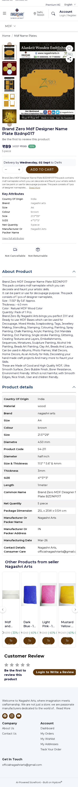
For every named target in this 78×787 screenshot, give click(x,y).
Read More (63, 708)
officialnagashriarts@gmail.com (22, 764)
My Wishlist (47, 739)
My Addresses (49, 744)
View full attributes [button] (13, 238)
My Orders (47, 733)
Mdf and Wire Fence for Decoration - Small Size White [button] (11, 624)
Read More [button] (34, 187)
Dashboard (47, 728)
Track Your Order (50, 749)
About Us (8, 728)
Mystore (57, 782)
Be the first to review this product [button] (26, 139)
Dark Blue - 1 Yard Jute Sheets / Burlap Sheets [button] (29, 624)
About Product (17, 271)
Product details (17, 387)
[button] (70, 5)
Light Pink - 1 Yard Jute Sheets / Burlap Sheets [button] (48, 624)
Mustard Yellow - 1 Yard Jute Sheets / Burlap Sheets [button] (67, 624)
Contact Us (9, 733)
